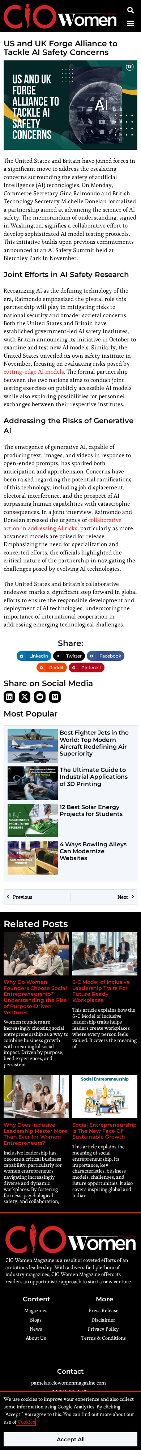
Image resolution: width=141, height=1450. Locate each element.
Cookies (26, 1422)
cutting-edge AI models (34, 371)
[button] (130, 23)
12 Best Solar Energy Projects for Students (91, 810)
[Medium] (55, 697)
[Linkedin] (9, 697)
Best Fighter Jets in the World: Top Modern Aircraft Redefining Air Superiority (94, 743)
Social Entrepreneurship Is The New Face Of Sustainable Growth (104, 1131)
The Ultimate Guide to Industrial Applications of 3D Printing (94, 776)
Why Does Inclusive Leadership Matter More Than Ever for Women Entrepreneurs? (35, 1134)
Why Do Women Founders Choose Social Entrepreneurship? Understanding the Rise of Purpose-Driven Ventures (35, 997)
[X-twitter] (24, 697)
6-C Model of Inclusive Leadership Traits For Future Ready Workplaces (101, 991)
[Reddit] (40, 697)
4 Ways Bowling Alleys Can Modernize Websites (93, 851)
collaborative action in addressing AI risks (62, 524)
